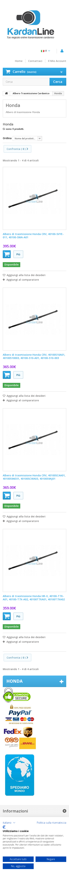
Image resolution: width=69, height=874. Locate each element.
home (18, 61)
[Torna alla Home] (6, 93)
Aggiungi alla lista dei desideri (25, 275)
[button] (9, 823)
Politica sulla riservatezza (51, 822)
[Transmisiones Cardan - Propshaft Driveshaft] (30, 26)
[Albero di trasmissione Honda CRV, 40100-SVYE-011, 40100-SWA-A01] (34, 198)
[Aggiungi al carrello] (7, 254)
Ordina (7, 138)
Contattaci (35, 61)
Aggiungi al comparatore (22, 279)
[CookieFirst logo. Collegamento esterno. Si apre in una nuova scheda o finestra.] (4, 827)
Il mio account (57, 61)
